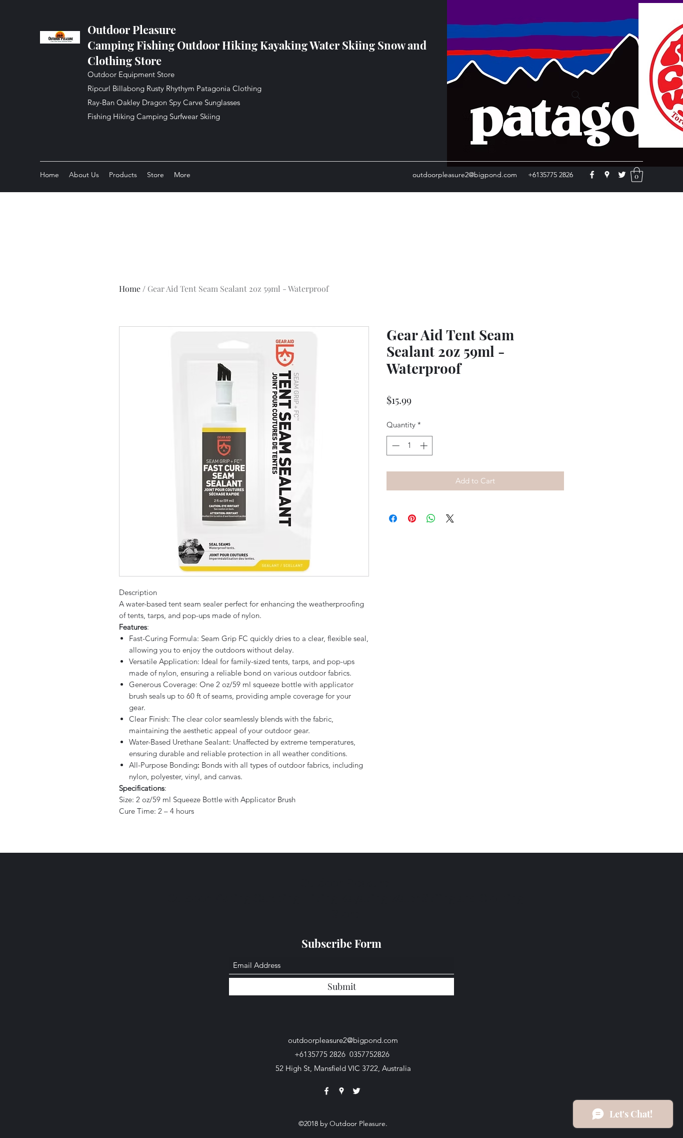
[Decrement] (395, 445)
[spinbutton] (410, 445)
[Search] (576, 95)
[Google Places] (607, 175)
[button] (636, 174)
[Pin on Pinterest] (412, 518)
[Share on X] (450, 518)
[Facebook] (592, 175)
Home (129, 288)
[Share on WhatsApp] (431, 518)
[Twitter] (622, 175)
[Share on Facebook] (393, 518)
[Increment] (425, 445)
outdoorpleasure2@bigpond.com (464, 174)
